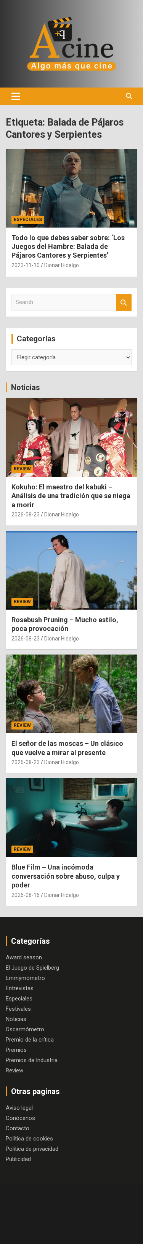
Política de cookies (29, 1138)
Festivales (18, 1008)
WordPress (96, 1231)
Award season (24, 957)
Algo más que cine (90, 1211)
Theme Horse (81, 1221)
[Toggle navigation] (16, 96)
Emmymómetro (25, 978)
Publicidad (18, 1159)
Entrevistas (20, 988)
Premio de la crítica (30, 1039)
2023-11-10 (25, 265)
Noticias (25, 387)
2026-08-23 (25, 514)
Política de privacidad (32, 1148)
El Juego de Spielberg (32, 967)
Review (22, 468)
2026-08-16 (25, 895)
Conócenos (20, 1118)
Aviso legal (19, 1107)
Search (124, 302)
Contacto (17, 1128)
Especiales (28, 219)
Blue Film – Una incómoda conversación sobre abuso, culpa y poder (65, 876)
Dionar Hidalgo (61, 265)
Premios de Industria (32, 1060)
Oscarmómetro (25, 1029)
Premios (16, 1049)
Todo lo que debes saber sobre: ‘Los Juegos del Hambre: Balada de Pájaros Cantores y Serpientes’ (68, 247)
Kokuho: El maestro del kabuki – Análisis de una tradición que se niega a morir (70, 496)
